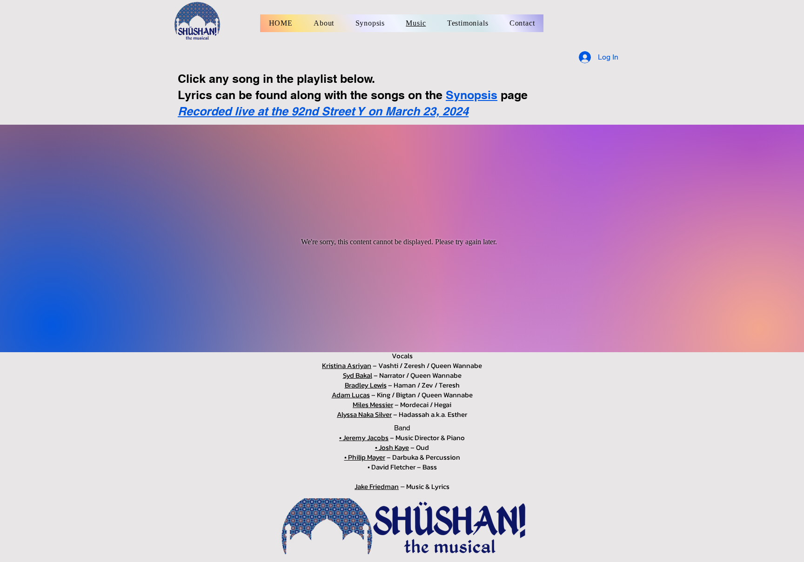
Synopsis (471, 95)
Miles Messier (373, 404)
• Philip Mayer (364, 457)
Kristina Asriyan (346, 365)
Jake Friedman (377, 486)
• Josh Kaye (392, 447)
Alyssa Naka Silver (364, 414)
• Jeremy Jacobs (364, 437)
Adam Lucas (351, 394)
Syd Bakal (357, 375)
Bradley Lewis (366, 385)
